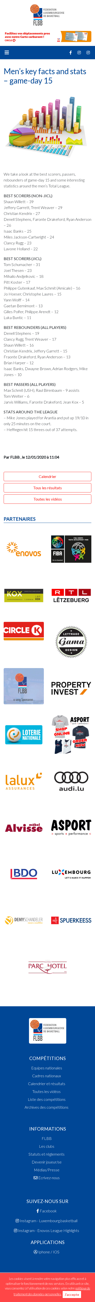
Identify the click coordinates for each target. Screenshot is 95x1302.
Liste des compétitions (47, 1099)
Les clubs (46, 1146)
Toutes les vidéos (47, 499)
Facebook (48, 1210)
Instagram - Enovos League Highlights (48, 1230)
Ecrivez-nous (49, 1177)
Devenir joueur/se (47, 1162)
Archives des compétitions (46, 1107)
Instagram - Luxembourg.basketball (48, 1220)
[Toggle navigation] (7, 52)
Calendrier (47, 476)
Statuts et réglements (46, 1154)
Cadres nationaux (46, 1075)
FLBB (47, 1138)
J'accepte (72, 1294)
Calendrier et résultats (46, 1083)
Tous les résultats (47, 487)
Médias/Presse (46, 1169)
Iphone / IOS (48, 1251)
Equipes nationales (46, 1067)
